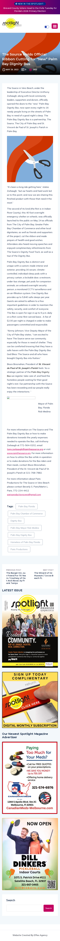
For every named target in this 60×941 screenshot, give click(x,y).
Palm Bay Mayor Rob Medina (24, 528)
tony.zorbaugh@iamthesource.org (25, 449)
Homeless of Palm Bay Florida (25, 542)
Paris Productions (19, 549)
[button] (55, 26)
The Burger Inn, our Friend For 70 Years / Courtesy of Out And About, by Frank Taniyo (16, 578)
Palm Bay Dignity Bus (21, 535)
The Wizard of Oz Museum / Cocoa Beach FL (43, 575)
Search (10, 900)
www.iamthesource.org (19, 453)
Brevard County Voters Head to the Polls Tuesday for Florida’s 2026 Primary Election (30, 9)
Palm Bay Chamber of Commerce (26, 513)
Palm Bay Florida (26, 506)
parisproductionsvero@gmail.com (24, 494)
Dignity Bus (16, 520)
